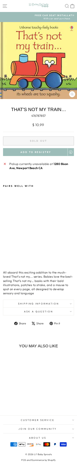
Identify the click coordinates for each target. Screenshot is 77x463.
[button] (38, 152)
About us (37, 437)
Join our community (37, 428)
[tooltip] (71, 152)
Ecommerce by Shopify (43, 460)
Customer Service (37, 420)
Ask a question (38, 311)
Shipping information (38, 303)
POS (23, 460)
